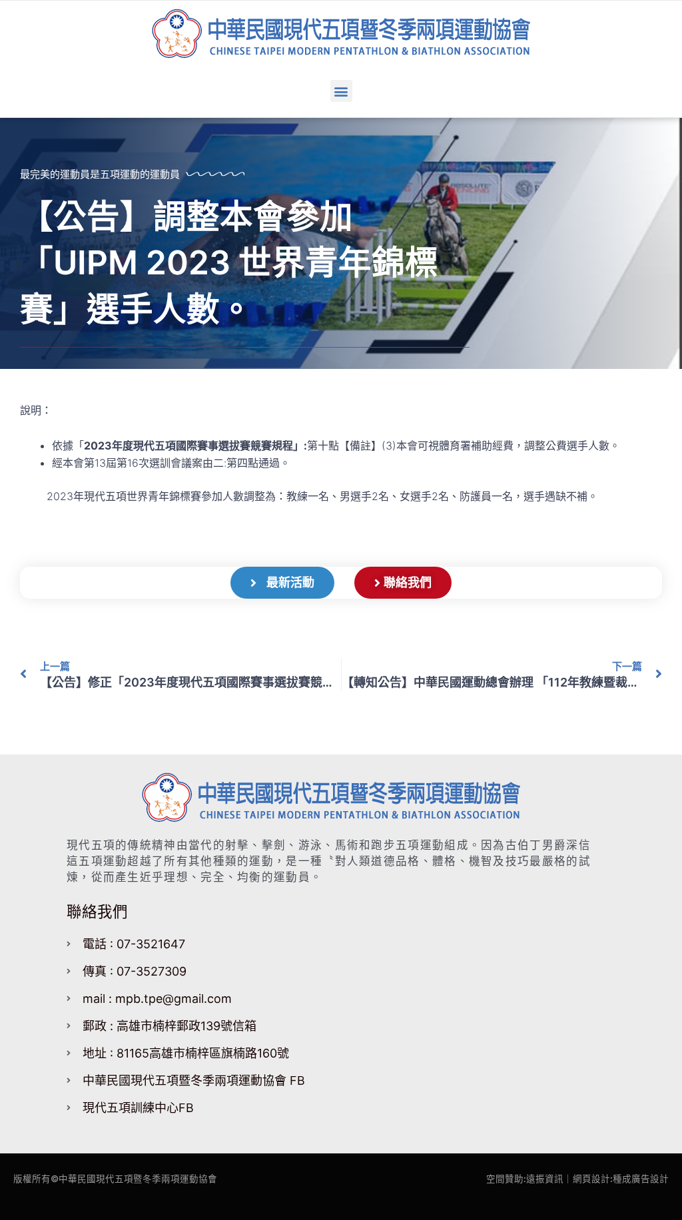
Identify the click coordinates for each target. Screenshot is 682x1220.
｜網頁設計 (586, 1178)
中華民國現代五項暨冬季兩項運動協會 (138, 1178)
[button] (341, 91)
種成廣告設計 (641, 1178)
